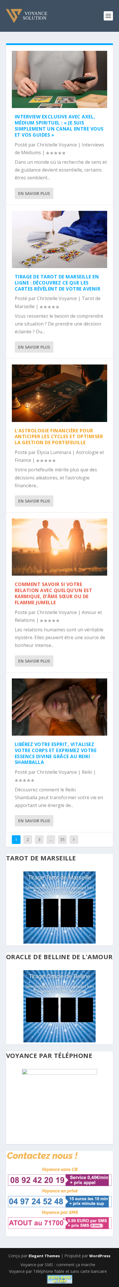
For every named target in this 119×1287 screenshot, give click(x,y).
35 (62, 839)
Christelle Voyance (57, 145)
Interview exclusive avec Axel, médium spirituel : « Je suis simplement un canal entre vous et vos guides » (59, 126)
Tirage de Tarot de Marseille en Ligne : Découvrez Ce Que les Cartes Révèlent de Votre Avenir (58, 283)
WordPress (99, 1255)
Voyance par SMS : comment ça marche (58, 1264)
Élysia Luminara (54, 452)
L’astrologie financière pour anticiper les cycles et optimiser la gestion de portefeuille (59, 436)
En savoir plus (34, 193)
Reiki (87, 772)
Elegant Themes (44, 1255)
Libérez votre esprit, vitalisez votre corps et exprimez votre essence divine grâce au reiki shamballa (56, 753)
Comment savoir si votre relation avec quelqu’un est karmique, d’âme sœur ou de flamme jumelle (53, 593)
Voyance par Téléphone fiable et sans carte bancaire (58, 1271)
